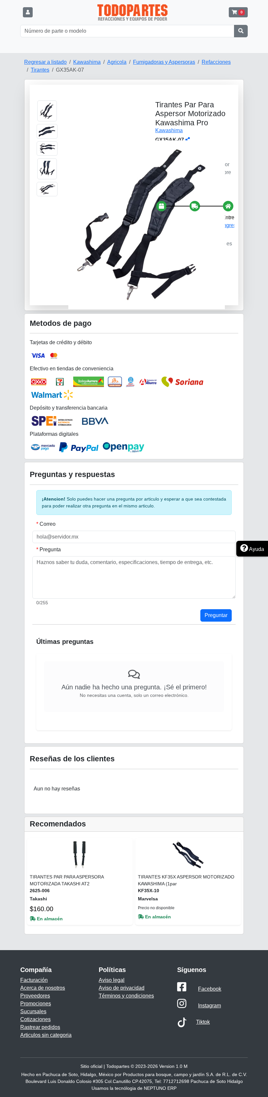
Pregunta (50, 549)
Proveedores (35, 996)
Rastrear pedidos (40, 1027)
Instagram (209, 1005)
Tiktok (203, 1022)
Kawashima (169, 130)
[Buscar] (241, 31)
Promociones (35, 1003)
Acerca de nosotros (42, 988)
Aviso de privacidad (121, 988)
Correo (48, 524)
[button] (28, 12)
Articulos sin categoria (46, 1035)
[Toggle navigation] (9, 49)
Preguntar (216, 615)
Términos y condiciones (126, 996)
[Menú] (35, 12)
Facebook (209, 989)
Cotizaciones (35, 1019)
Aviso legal (112, 980)
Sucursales (33, 1011)
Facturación (34, 980)
